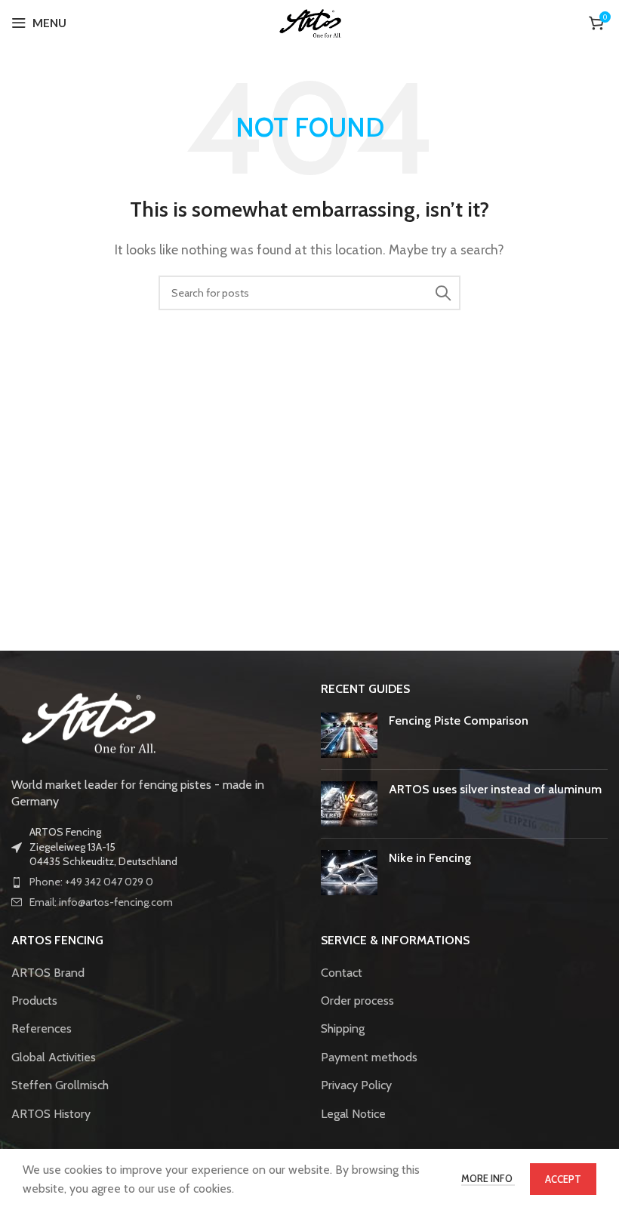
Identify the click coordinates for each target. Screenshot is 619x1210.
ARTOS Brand (48, 972)
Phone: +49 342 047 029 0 (91, 881)
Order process (357, 1000)
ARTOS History (51, 1114)
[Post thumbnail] (349, 735)
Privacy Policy (356, 1085)
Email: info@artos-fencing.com (101, 902)
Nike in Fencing (430, 858)
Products (34, 1000)
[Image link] (86, 720)
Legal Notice (353, 1114)
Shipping (343, 1028)
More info (488, 1178)
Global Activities (53, 1057)
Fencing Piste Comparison (458, 720)
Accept (563, 1179)
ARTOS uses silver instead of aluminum (495, 789)
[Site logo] (310, 21)
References (41, 1028)
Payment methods (369, 1057)
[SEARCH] (443, 293)
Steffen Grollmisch (60, 1085)
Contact (341, 972)
